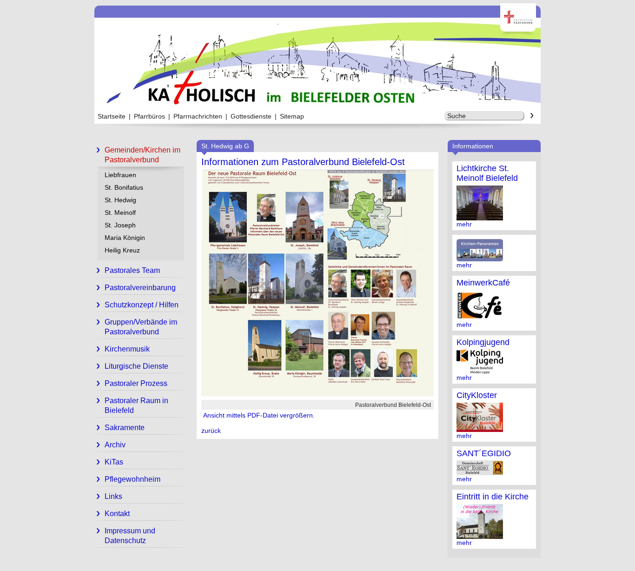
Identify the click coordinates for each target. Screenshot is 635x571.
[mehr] (479, 216)
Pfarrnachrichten (197, 116)
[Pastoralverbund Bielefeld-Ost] (317, 394)
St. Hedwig (120, 200)
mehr (464, 224)
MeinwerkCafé (483, 282)
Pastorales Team (132, 270)
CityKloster (476, 395)
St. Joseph (120, 225)
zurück (211, 430)
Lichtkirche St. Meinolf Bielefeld (487, 173)
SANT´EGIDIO (483, 453)
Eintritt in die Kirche (492, 496)
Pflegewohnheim (132, 479)
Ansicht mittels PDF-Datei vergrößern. (258, 415)
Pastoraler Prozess (136, 383)
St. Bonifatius (124, 187)
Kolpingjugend (482, 342)
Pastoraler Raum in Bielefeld (136, 405)
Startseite (112, 116)
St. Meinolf (120, 212)
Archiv (115, 445)
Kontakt (117, 514)
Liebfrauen (120, 175)
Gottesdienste (251, 116)
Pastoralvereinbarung (140, 288)
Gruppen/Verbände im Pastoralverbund (141, 327)
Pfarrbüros (149, 116)
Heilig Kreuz (122, 250)
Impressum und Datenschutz (130, 535)
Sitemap (292, 116)
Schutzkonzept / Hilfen (142, 305)
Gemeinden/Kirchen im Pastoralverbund (142, 155)
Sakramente (125, 428)
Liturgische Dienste (136, 366)
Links (113, 496)
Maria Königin (125, 237)
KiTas (114, 462)
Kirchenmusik (127, 349)
